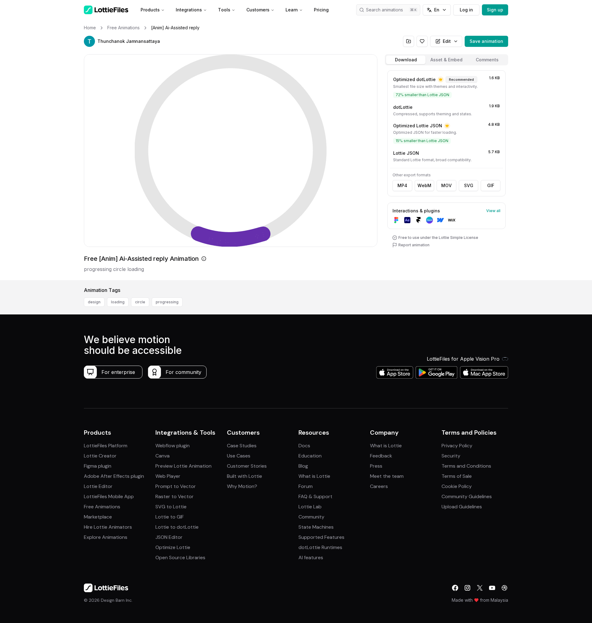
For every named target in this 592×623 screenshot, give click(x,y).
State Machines (316, 527)
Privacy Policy (457, 445)
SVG (468, 185)
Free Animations (102, 506)
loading (118, 302)
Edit (447, 41)
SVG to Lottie (171, 506)
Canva (162, 456)
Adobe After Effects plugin (114, 476)
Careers (379, 486)
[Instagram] (467, 588)
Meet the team (387, 476)
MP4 (402, 185)
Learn (292, 9)
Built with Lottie (244, 476)
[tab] (406, 59)
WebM (424, 185)
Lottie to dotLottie (177, 527)
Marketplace (98, 517)
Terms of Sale (457, 476)
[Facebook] (455, 588)
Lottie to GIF (169, 517)
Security (451, 456)
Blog (303, 466)
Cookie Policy (457, 486)
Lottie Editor (98, 486)
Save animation (486, 41)
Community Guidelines (467, 496)
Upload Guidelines (462, 506)
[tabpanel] (446, 174)
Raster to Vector (174, 496)
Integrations (189, 9)
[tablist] (446, 59)
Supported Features (321, 537)
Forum (305, 486)
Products (150, 9)
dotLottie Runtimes (320, 547)
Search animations (384, 9)
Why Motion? (242, 486)
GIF (490, 185)
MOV (446, 185)
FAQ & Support (315, 496)
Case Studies (242, 445)
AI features (310, 557)
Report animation (414, 245)
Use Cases (238, 456)
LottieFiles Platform (105, 445)
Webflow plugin (172, 445)
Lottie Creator (100, 456)
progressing (167, 302)
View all (493, 210)
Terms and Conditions (466, 466)
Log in (466, 9)
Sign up (495, 9)
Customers (257, 9)
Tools (224, 9)
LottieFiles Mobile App (109, 496)
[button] (89, 41)
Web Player (167, 476)
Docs (304, 445)
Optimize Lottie (172, 547)
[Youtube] (492, 588)
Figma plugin (97, 466)
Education (310, 456)
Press (376, 466)
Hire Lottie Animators (108, 527)
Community (311, 517)
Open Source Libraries (180, 557)
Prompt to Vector (175, 486)
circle (140, 302)
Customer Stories (247, 466)
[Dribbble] (504, 588)
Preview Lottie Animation (183, 466)
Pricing (321, 9)
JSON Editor (169, 537)
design (94, 302)
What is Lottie (314, 476)
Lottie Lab (310, 506)
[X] (479, 588)
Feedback (381, 456)
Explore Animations (105, 537)
